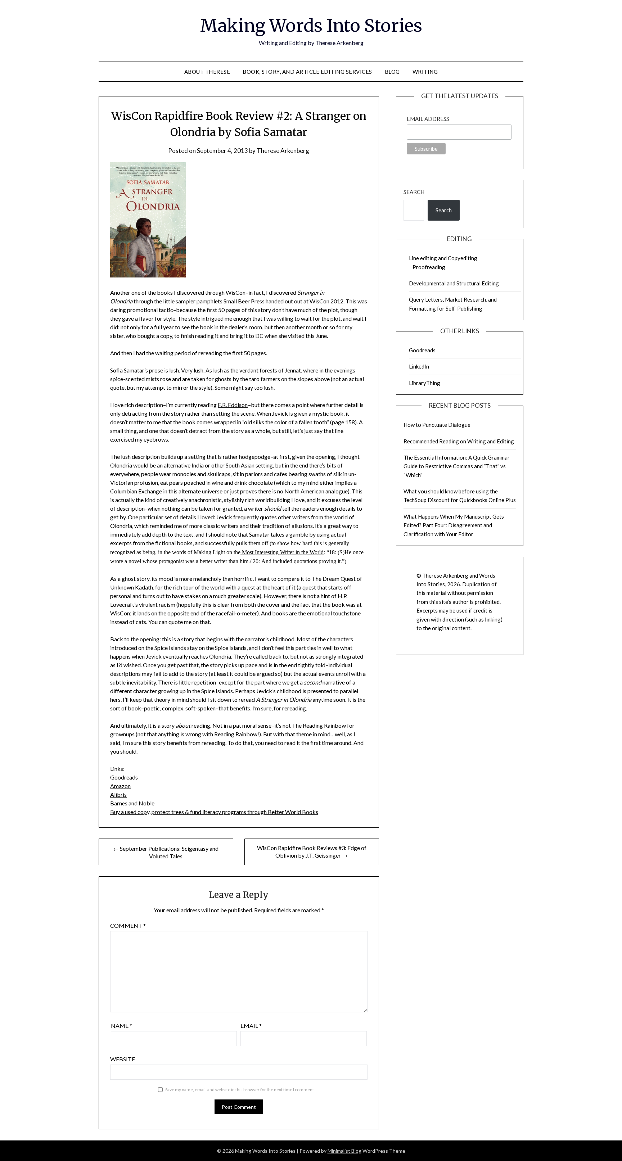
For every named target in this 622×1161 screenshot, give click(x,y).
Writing (425, 71)
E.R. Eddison (233, 404)
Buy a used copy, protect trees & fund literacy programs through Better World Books (214, 811)
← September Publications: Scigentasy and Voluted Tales (165, 852)
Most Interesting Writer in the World (282, 552)
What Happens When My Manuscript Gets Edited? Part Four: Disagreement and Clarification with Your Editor (454, 525)
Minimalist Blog (344, 1151)
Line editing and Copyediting (443, 258)
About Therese (207, 71)
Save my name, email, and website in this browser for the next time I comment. (240, 1089)
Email (251, 1025)
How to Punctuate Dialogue (437, 424)
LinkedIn (419, 366)
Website (122, 1059)
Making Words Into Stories (311, 25)
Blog (392, 71)
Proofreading (429, 267)
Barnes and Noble (132, 803)
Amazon (120, 785)
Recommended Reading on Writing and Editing (459, 441)
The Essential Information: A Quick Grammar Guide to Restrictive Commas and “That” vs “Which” (457, 466)
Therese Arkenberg (283, 150)
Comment (128, 925)
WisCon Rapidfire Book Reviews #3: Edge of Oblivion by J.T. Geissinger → (311, 851)
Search (414, 192)
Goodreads (124, 777)
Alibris (118, 794)
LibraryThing (424, 383)
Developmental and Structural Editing (454, 283)
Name (121, 1025)
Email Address (428, 119)
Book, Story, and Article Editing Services (307, 71)
